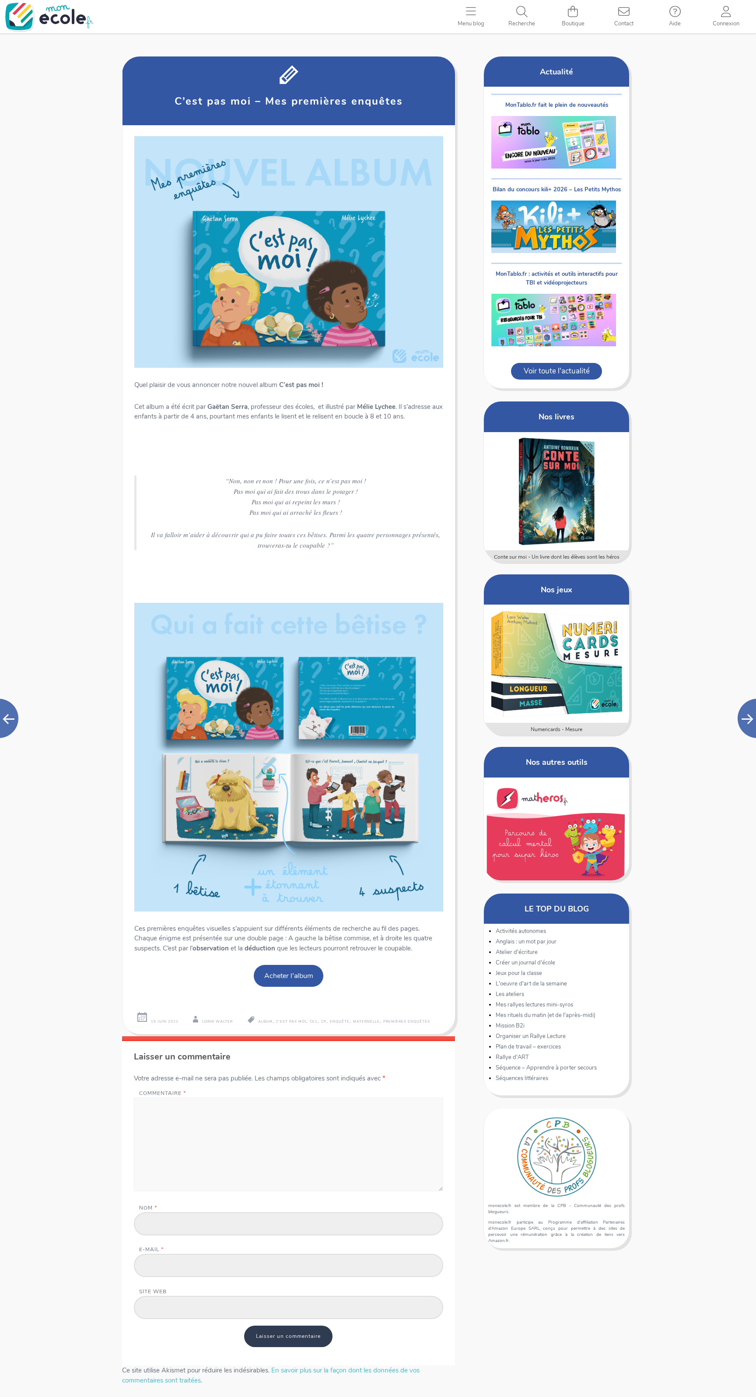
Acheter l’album (288, 976)
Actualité (556, 71)
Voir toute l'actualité (557, 371)
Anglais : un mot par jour (526, 942)
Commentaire (162, 1093)
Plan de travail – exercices (528, 1047)
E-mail (151, 1249)
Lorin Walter (217, 1021)
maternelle (366, 1021)
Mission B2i (510, 1026)
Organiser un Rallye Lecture (531, 1036)
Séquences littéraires (522, 1078)
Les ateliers (510, 994)
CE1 (314, 1021)
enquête (340, 1021)
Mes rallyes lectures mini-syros (534, 1005)
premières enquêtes (406, 1021)
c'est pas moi (291, 1021)
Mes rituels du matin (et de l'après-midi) (545, 1015)
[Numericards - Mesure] (556, 664)
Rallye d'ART (512, 1057)
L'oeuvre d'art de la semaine (531, 984)
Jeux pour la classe (519, 973)
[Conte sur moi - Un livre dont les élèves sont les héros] (556, 491)
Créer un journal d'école (525, 963)
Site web (153, 1291)
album (265, 1021)
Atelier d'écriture (517, 952)
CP (323, 1021)
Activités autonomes (521, 931)
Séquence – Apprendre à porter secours (546, 1068)
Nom (148, 1207)
